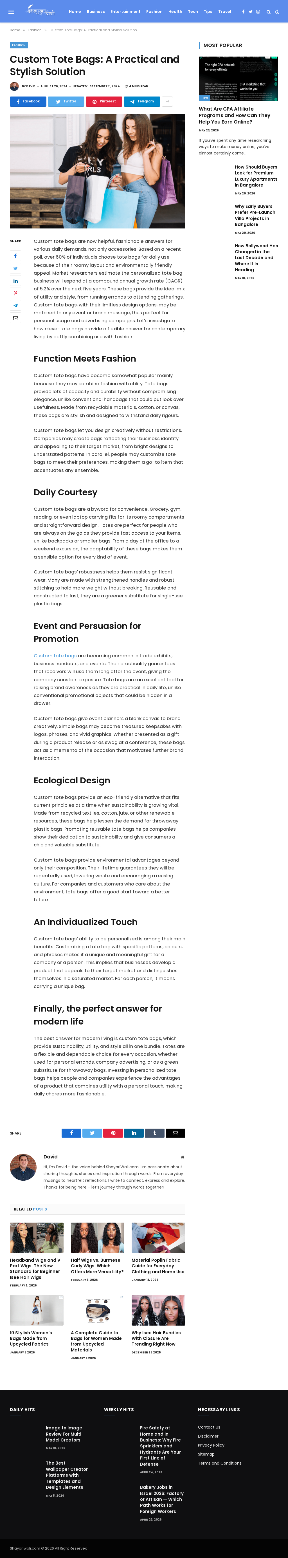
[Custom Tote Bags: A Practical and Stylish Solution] (97, 171)
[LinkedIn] (15, 280)
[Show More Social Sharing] (167, 102)
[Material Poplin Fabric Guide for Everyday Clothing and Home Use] (158, 1238)
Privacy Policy (211, 1445)
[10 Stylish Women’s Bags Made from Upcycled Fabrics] (37, 1310)
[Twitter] (15, 268)
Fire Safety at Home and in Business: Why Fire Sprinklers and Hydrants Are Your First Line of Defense (160, 1446)
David (30, 86)
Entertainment (126, 11)
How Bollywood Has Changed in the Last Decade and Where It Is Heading (256, 258)
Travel (224, 11)
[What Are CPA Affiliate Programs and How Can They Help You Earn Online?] (238, 79)
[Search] (269, 11)
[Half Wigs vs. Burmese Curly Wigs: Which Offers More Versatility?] (98, 1238)
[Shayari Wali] (39, 12)
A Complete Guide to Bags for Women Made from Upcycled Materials (96, 1341)
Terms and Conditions (220, 1463)
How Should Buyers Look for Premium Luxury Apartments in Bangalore (256, 176)
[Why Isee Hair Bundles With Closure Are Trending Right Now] (158, 1310)
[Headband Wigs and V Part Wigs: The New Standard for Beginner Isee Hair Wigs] (37, 1238)
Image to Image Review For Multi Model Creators (64, 1434)
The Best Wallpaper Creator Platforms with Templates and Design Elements (67, 1475)
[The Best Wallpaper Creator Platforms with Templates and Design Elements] (25, 1470)
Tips (208, 11)
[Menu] (11, 11)
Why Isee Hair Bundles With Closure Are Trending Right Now (156, 1338)
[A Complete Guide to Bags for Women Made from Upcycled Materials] (98, 1310)
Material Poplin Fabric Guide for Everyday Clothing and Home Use (158, 1266)
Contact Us (209, 1427)
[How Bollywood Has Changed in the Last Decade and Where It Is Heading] (214, 253)
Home (75, 11)
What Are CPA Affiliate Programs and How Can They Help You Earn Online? (234, 115)
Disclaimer (208, 1436)
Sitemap (206, 1454)
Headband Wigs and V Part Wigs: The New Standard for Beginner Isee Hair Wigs (35, 1268)
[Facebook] (15, 255)
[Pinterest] (15, 293)
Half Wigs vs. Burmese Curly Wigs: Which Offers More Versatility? (97, 1266)
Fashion (154, 11)
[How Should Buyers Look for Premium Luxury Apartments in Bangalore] (214, 174)
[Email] (15, 317)
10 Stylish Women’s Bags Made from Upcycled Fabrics (31, 1338)
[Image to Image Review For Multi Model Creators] (25, 1434)
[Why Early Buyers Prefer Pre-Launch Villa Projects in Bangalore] (214, 213)
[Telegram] (15, 305)
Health (175, 11)
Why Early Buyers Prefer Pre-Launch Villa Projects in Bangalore (255, 215)
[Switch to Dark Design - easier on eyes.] (277, 12)
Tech (193, 11)
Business (96, 11)
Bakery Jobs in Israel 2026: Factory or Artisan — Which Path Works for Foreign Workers (162, 1499)
